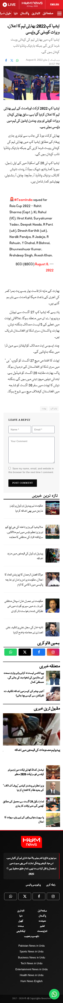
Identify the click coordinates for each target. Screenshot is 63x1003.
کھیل (20, 921)
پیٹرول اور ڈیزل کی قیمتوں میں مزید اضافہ (25, 556)
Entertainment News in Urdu (31, 969)
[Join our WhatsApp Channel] (54, 994)
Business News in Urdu (31, 957)
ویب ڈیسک (54, 60)
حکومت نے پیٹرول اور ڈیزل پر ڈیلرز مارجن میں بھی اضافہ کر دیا (26, 508)
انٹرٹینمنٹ (42, 931)
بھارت (44, 408)
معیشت (42, 921)
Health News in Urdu (31, 975)
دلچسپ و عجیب (31, 936)
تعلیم (42, 926)
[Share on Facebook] (6, 60)
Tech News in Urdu (31, 963)
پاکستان (24, 13)
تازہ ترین (36, 13)
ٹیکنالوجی (20, 931)
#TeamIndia (23, 200)
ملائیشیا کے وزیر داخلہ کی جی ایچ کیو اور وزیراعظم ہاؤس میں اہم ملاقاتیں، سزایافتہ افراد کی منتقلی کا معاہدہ (24, 532)
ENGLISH (54, 5)
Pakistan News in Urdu (31, 945)
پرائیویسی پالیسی (33, 885)
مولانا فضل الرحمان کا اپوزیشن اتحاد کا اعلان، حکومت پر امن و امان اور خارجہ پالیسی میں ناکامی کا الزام (24, 580)
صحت (21, 926)
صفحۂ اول (48, 13)
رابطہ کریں (50, 885)
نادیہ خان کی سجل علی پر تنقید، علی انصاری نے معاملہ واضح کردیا (24, 630)
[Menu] (59, 15)
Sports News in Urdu (31, 951)
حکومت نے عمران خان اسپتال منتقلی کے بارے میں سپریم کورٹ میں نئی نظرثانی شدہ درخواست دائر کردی (23, 606)
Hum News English (31, 981)
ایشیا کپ (53, 408)
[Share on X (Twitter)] (11, 60)
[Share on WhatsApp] (17, 60)
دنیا (16, 13)
